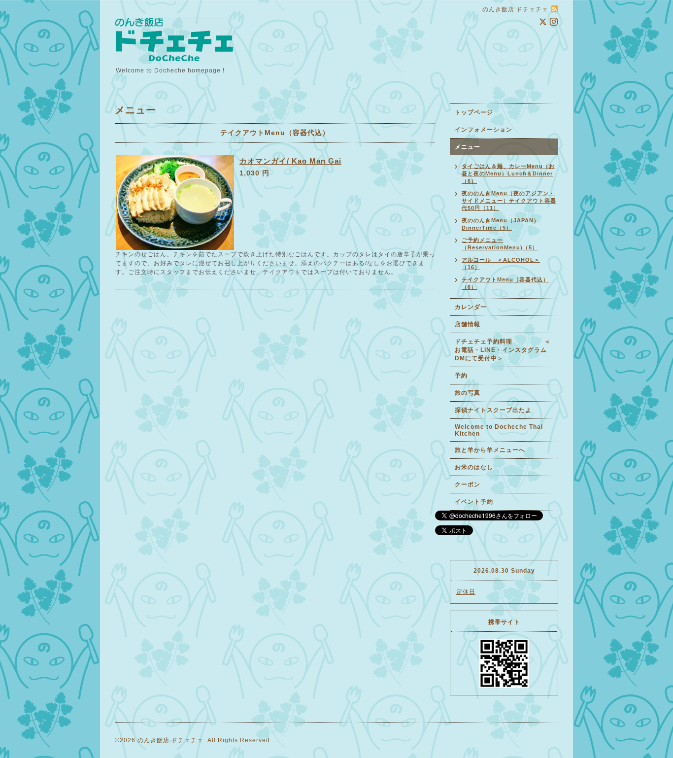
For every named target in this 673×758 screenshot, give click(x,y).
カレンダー (471, 307)
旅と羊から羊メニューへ (490, 450)
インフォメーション (483, 129)
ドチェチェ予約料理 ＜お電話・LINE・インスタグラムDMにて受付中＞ (503, 350)
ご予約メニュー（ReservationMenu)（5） (500, 243)
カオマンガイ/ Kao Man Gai (290, 161)
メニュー (467, 146)
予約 (461, 375)
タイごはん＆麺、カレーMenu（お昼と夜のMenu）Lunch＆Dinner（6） (508, 173)
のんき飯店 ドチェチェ (170, 740)
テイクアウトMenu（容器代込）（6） (505, 283)
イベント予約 (474, 501)
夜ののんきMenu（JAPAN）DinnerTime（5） (500, 224)
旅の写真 (467, 392)
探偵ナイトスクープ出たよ (493, 410)
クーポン (467, 484)
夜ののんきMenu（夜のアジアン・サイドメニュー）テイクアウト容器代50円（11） (509, 200)
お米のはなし (474, 467)
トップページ (474, 112)
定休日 (465, 591)
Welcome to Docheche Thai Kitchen (499, 430)
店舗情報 (467, 324)
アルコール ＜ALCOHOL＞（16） (501, 263)
